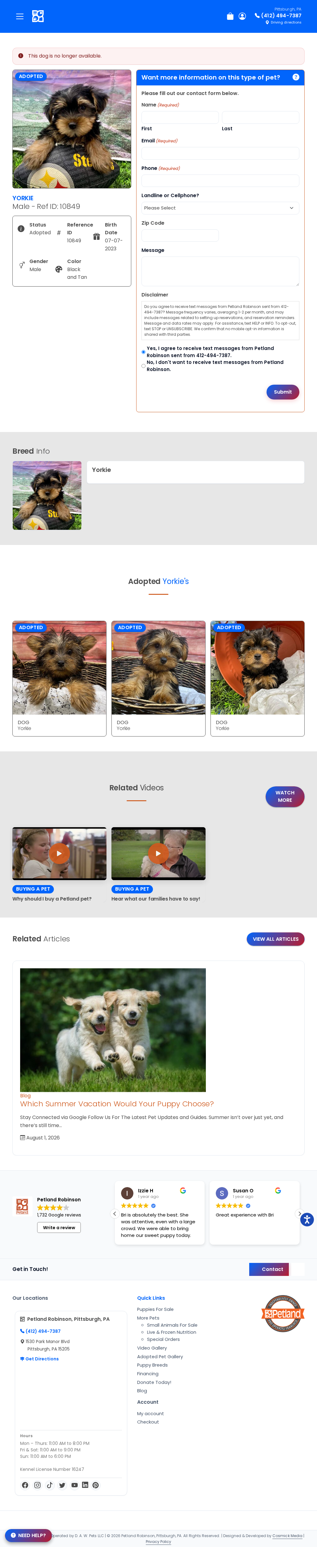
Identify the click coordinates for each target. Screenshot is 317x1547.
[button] (299, 1213)
